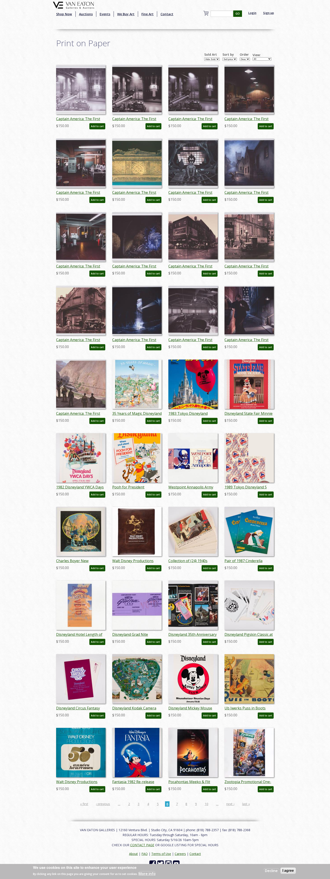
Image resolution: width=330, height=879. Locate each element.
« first (84, 804)
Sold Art (210, 54)
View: (257, 55)
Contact (167, 14)
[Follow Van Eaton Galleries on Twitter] (161, 863)
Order (244, 54)
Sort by (228, 54)
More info (147, 873)
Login (252, 13)
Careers (180, 854)
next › (230, 804)
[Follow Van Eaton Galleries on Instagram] (169, 863)
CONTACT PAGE (142, 845)
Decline (271, 870)
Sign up (268, 13)
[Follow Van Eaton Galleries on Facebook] (153, 863)
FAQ (144, 854)
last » (246, 804)
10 (206, 804)
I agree (288, 870)
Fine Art (147, 14)
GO (237, 13)
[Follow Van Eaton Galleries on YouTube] (177, 863)
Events (105, 14)
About (133, 854)
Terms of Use (161, 854)
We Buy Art (125, 14)
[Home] (73, 4)
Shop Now (64, 14)
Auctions (86, 14)
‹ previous (103, 804)
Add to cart (97, 126)
